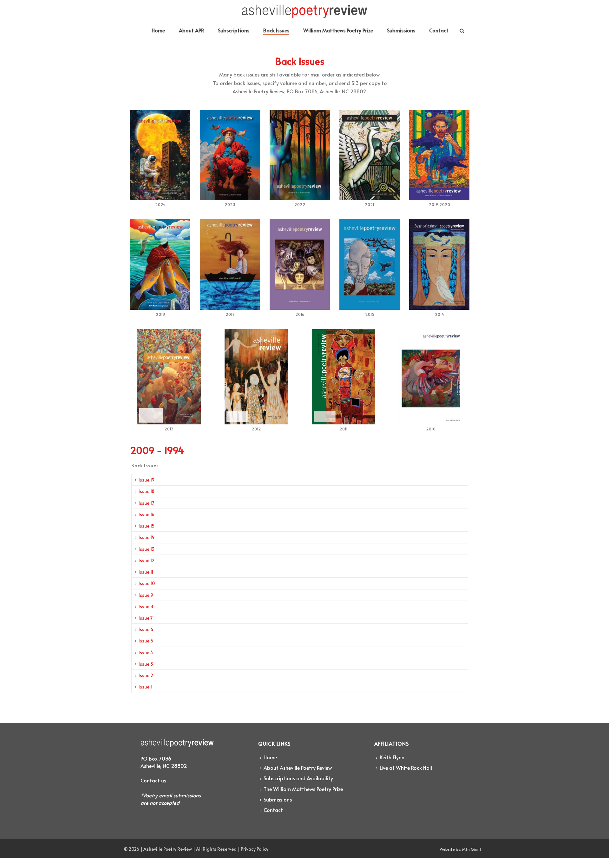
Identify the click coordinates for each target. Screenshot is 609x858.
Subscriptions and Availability (298, 778)
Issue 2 (146, 675)
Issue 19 (146, 480)
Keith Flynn (392, 757)
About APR (191, 30)
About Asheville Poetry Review (298, 767)
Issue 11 (146, 572)
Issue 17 (146, 503)
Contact (439, 30)
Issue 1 (145, 687)
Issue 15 (146, 526)
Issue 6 (146, 629)
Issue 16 (146, 514)
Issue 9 (146, 595)
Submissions (401, 30)
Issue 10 (147, 583)
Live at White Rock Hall (406, 767)
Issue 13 (146, 549)
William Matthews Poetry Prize (338, 30)
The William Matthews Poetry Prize (303, 788)
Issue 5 (146, 641)
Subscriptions (233, 30)
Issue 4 (146, 652)
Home (158, 30)
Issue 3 (146, 664)
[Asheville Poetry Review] (304, 11)
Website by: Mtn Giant (460, 849)
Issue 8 (146, 606)
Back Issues (276, 30)
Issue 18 (146, 491)
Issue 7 (146, 618)
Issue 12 (146, 560)
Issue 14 (146, 537)
